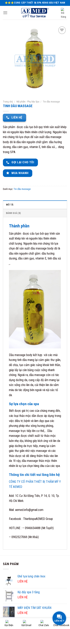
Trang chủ (8, 101)
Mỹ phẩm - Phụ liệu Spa (28, 101)
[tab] (35, 204)
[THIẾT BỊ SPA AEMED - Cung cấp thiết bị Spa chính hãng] (35, 13)
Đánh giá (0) (13, 213)
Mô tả (9, 204)
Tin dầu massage (51, 101)
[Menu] (5, 12)
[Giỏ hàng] (64, 13)
